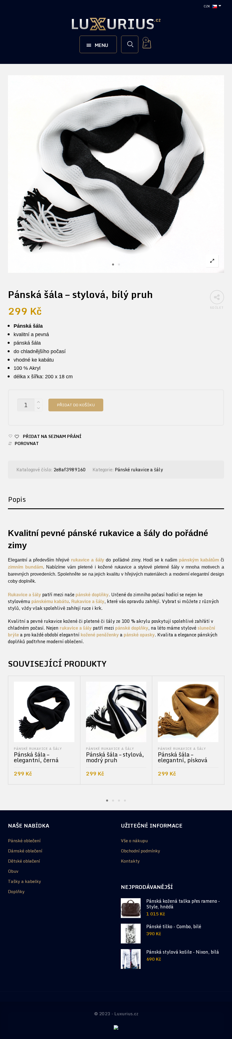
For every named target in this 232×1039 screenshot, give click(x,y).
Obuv (13, 871)
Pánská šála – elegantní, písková (182, 757)
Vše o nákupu (134, 840)
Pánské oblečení (24, 840)
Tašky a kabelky (24, 881)
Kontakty (130, 860)
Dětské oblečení (24, 860)
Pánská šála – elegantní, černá (36, 757)
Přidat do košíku (76, 405)
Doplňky (16, 891)
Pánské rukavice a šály (139, 469)
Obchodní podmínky (140, 850)
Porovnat (27, 443)
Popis (17, 499)
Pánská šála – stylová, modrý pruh (115, 757)
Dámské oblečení (25, 850)
